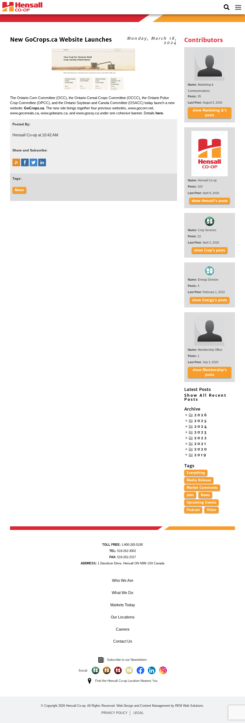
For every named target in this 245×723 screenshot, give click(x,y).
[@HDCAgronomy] (95, 670)
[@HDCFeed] (107, 670)
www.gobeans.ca (54, 113)
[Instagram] (163, 670)
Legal (139, 713)
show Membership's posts (210, 372)
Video (211, 510)
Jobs (190, 495)
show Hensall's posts (210, 201)
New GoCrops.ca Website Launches (61, 39)
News (19, 190)
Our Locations (122, 617)
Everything (196, 473)
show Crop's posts (209, 250)
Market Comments (202, 487)
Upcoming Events (201, 502)
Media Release (199, 480)
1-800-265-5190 (122, 544)
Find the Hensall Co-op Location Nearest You (126, 681)
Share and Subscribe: (30, 150)
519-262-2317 (122, 557)
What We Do (122, 593)
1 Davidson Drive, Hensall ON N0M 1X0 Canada (122, 563)
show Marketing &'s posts (210, 112)
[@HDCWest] (129, 670)
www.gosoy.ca (87, 113)
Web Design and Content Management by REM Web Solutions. (160, 705)
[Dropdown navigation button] (238, 7)
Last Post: (195, 102)
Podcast (193, 510)
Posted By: (21, 124)
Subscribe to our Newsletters (127, 660)
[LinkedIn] (152, 670)
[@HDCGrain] (118, 670)
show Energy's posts (209, 300)
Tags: (17, 178)
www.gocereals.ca (24, 113)
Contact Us (122, 641)
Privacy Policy (114, 713)
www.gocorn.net (140, 108)
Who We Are (122, 580)
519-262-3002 (122, 551)
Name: (192, 84)
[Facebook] (140, 670)
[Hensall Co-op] (21, 5)
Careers (122, 629)
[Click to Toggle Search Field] (226, 7)
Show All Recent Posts (205, 397)
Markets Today (122, 605)
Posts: (192, 96)
